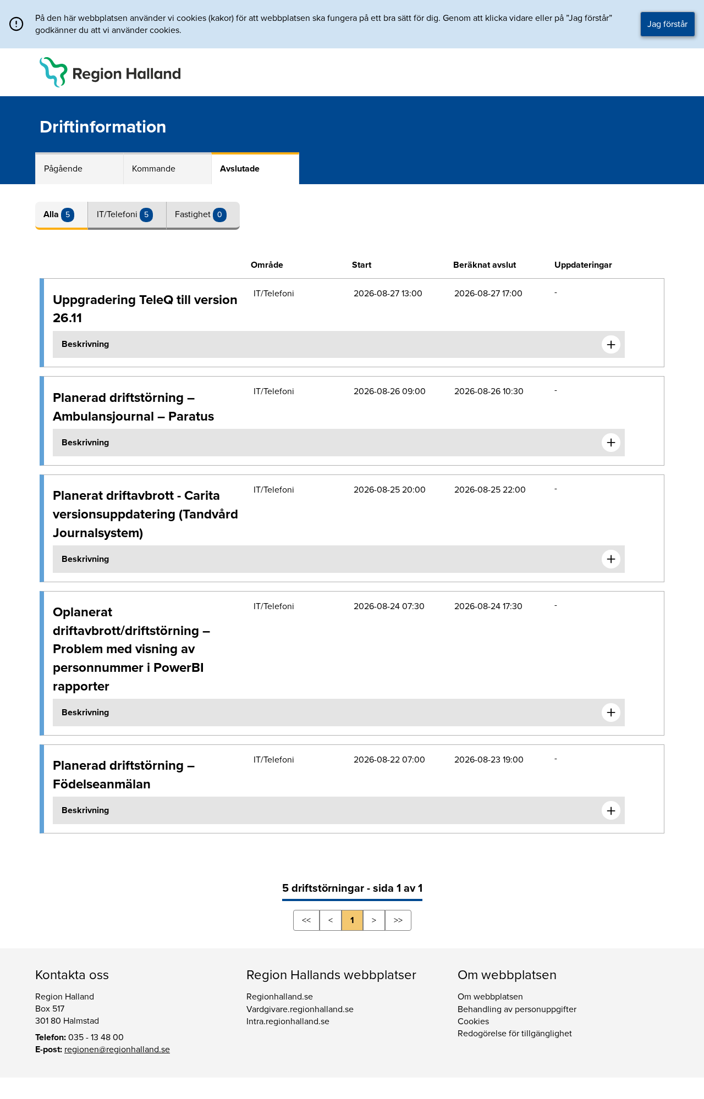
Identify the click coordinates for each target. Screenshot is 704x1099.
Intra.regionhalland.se (287, 1021)
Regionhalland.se (279, 996)
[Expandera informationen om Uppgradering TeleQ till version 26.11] (611, 344)
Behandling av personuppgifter (517, 1009)
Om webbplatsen (490, 996)
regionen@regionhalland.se (117, 1049)
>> (398, 920)
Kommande (153, 168)
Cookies (473, 1021)
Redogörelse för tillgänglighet (515, 1033)
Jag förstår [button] (667, 24)
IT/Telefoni (118, 214)
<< (306, 920)
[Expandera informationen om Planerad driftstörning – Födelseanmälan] (611, 810)
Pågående (63, 168)
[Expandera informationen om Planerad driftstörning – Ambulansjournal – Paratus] (611, 442)
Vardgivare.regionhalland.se (300, 1009)
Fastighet (194, 214)
